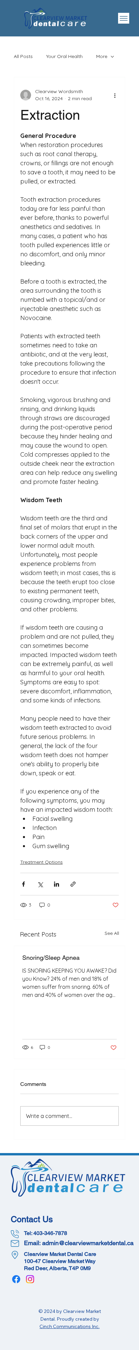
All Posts (23, 56)
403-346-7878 (50, 1233)
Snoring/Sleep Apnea (51, 957)
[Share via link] (73, 884)
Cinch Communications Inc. (69, 1326)
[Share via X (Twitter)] (40, 884)
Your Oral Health (64, 56)
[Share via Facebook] (23, 884)
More (101, 56)
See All (112, 933)
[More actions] (115, 95)
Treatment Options (41, 862)
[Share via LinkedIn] (56, 884)
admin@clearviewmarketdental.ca (88, 1242)
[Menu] (123, 18)
